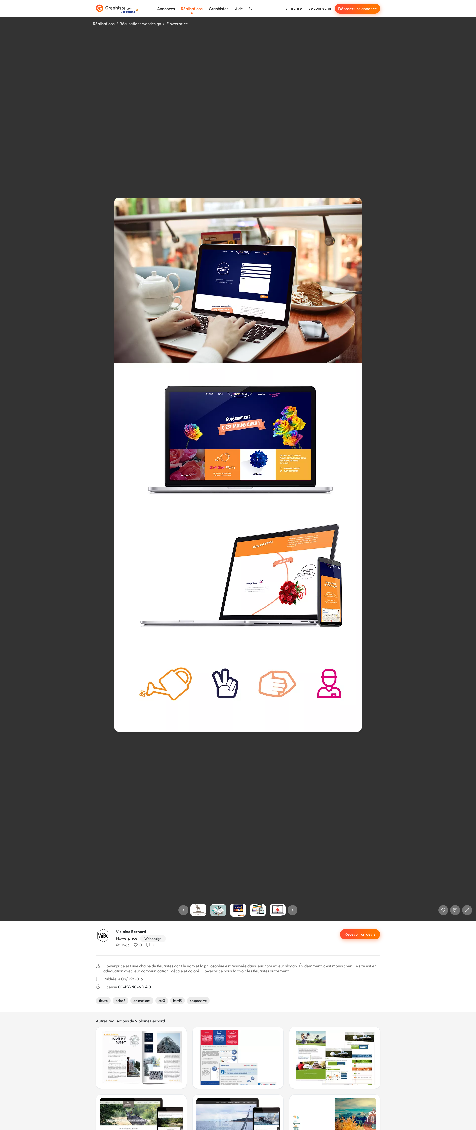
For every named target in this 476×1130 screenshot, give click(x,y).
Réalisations (192, 8)
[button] (183, 910)
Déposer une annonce (357, 8)
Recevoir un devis (360, 934)
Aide (239, 8)
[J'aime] (443, 910)
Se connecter (320, 8)
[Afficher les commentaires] (455, 910)
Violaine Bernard (131, 931)
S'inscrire (293, 8)
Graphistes (218, 8)
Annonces (166, 8)
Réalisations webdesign (140, 23)
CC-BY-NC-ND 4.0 (134, 986)
